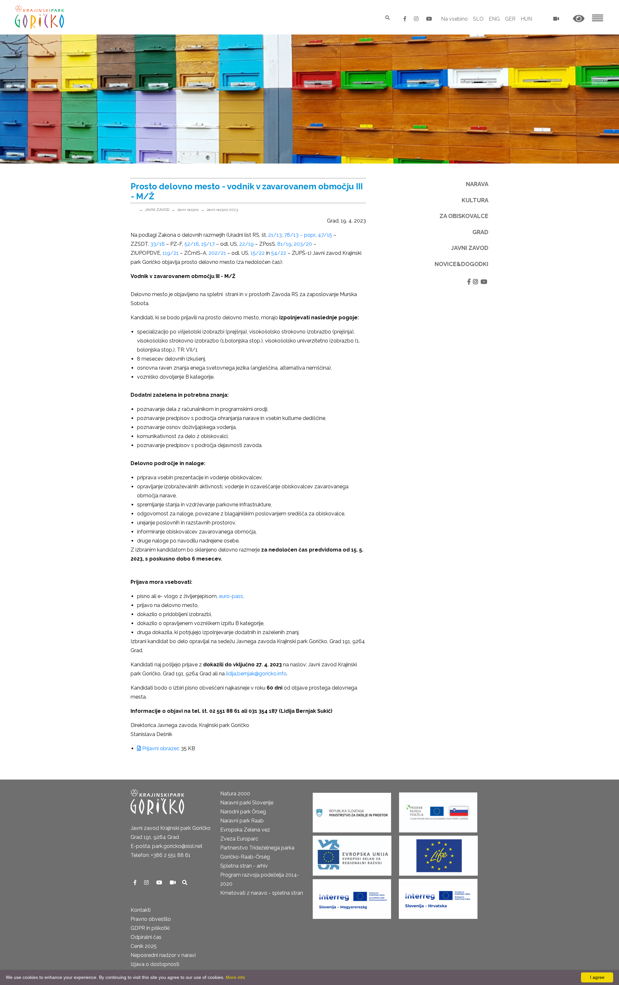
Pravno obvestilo (151, 919)
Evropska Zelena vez (245, 830)
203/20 (303, 244)
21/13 (275, 235)
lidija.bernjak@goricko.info (256, 674)
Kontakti (141, 910)
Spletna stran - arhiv (244, 866)
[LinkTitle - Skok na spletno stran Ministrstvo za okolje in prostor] (352, 811)
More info (235, 977)
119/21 (170, 253)
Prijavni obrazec (160, 748)
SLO (478, 19)
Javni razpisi (188, 209)
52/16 (191, 244)
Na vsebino (454, 19)
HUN (526, 19)
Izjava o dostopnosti (155, 964)
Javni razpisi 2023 (222, 209)
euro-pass (231, 596)
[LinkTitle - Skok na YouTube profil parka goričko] (429, 19)
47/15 (325, 235)
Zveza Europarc (239, 839)
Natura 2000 (235, 794)
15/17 (208, 244)
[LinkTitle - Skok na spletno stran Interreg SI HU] (352, 897)
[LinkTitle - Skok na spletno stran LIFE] (438, 854)
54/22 (278, 253)
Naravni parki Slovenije (246, 803)
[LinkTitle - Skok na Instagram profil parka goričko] (417, 19)
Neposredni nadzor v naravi (163, 955)
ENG (494, 19)
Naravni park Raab (242, 821)
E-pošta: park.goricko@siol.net (166, 846)
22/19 (246, 244)
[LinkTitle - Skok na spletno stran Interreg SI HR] (438, 897)
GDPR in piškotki (150, 928)
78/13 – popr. (300, 235)
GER (510, 19)
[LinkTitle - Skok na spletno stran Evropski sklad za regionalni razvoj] (352, 854)
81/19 (284, 244)
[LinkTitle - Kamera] (173, 882)
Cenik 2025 (144, 946)
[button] (579, 19)
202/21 (217, 253)
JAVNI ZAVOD (157, 209)
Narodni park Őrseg (243, 812)
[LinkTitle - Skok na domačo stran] (40, 17)
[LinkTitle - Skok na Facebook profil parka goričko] (405, 19)
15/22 (258, 253)
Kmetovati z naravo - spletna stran (261, 893)
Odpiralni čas (146, 937)
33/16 (157, 244)
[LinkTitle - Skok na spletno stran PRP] (438, 811)
